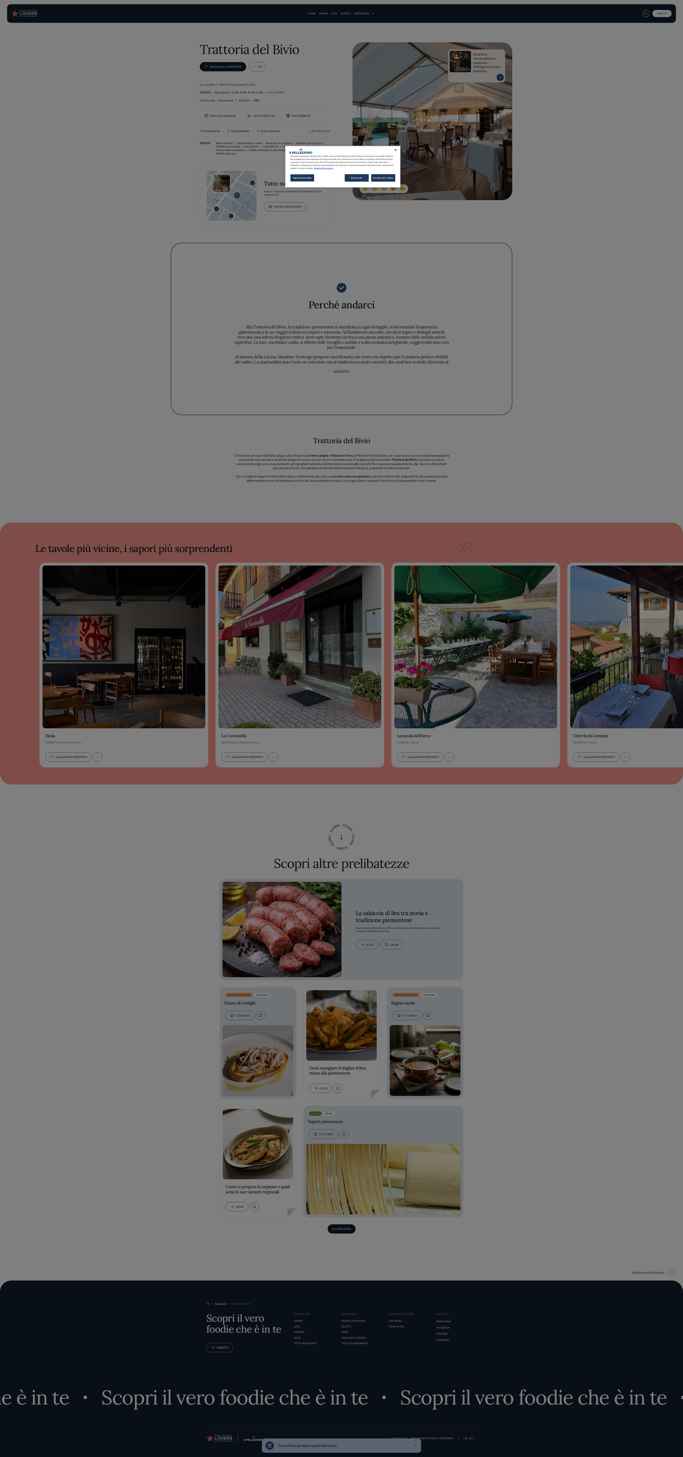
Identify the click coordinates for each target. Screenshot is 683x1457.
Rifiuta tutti (356, 178)
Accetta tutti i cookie (383, 178)
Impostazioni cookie (302, 178)
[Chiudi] (395, 150)
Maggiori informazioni (323, 168)
